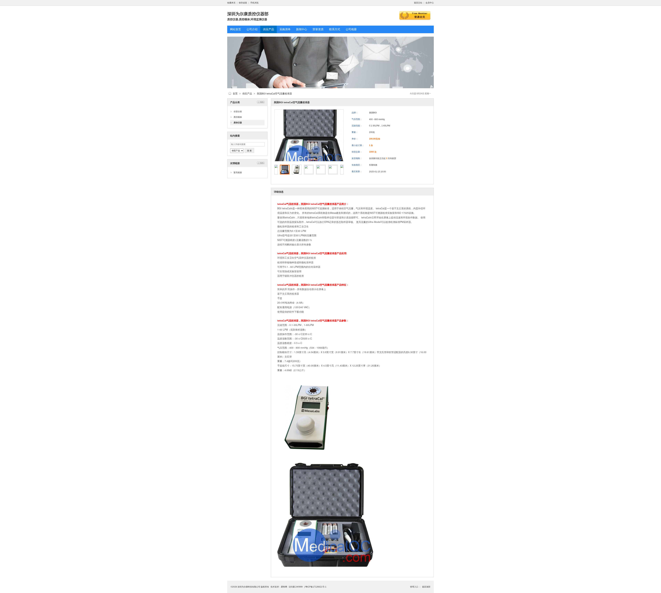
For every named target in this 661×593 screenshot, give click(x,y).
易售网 (284, 587)
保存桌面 (243, 3)
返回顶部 (426, 587)
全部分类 (238, 111)
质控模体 (238, 117)
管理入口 (414, 587)
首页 (235, 93)
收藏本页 (231, 3)
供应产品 (247, 93)
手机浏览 (254, 3)
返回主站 (418, 3)
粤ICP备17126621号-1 (315, 587)
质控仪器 (238, 122)
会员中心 (430, 3)
